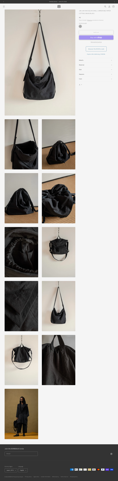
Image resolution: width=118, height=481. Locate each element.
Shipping (89, 20)
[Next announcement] (114, 2)
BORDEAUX (10, 476)
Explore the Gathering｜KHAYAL (96, 54)
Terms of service (64, 476)
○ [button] (81, 84)
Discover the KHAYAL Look (96, 49)
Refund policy (55, 476)
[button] (4, 7)
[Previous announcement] (4, 2)
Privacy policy (28, 476)
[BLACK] (80, 26)
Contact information (45, 476)
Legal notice (36, 476)
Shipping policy (74, 476)
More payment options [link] (96, 42)
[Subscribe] (36, 454)
